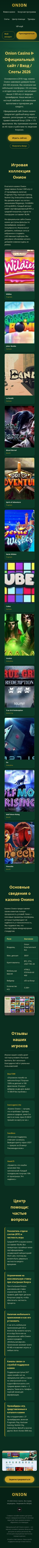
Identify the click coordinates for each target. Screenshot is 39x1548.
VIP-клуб (19, 26)
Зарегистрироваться (19, 1479)
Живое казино (9, 12)
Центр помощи (18, 19)
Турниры (31, 19)
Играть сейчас (19, 138)
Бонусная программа (27, 12)
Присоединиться (26, 33)
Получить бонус (19, 146)
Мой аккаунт (8, 35)
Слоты (6, 19)
